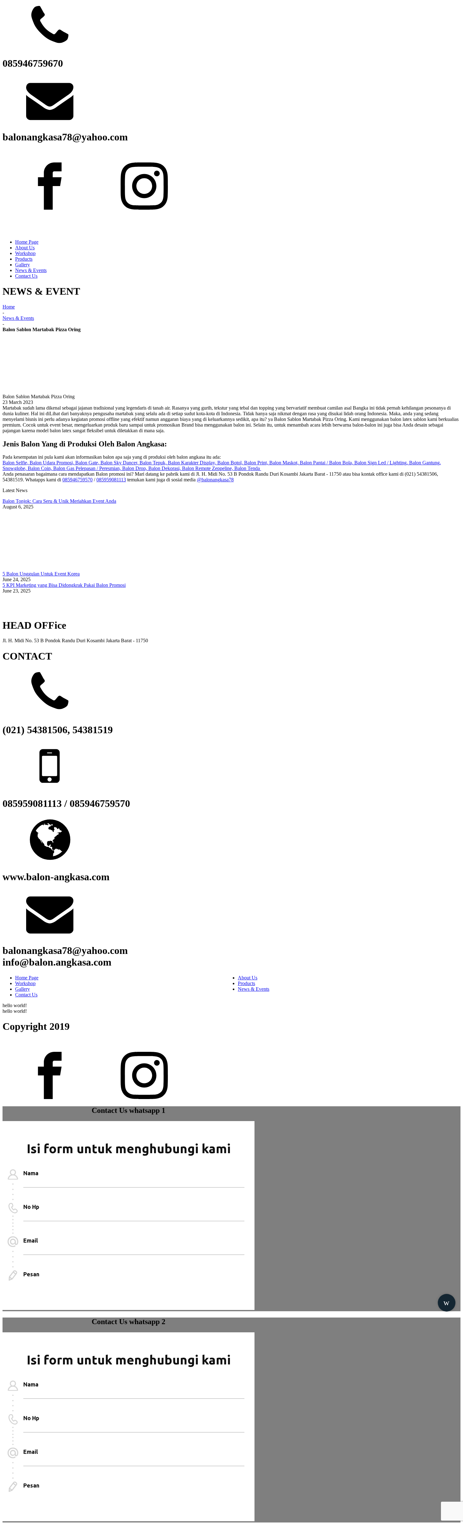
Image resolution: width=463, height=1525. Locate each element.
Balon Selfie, (16, 462)
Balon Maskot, (284, 462)
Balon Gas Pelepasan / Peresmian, (87, 468)
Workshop (25, 253)
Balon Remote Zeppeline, (208, 468)
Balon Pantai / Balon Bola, (327, 462)
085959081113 (111, 479)
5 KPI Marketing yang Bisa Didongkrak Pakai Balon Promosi (64, 585)
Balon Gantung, (425, 462)
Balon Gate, (87, 462)
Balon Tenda (247, 468)
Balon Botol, (230, 462)
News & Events (31, 270)
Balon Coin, (40, 468)
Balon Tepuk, (154, 462)
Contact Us (26, 276)
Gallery (22, 264)
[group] (446, 1300)
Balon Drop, (135, 468)
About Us (25, 247)
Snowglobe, (15, 468)
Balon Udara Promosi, (52, 462)
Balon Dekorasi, (165, 468)
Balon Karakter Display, (192, 462)
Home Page (26, 242)
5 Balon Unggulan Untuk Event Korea (41, 573)
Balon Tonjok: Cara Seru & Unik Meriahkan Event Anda (59, 501)
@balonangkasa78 (215, 479)
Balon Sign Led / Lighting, (381, 462)
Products (23, 259)
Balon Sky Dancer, (120, 462)
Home (9, 306)
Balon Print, (256, 462)
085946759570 (77, 479)
